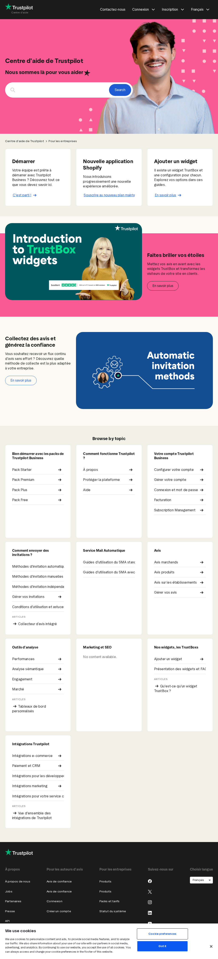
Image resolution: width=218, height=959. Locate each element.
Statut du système (112, 911)
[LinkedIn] (150, 913)
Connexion (54, 901)
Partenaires (13, 901)
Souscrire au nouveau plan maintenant (109, 195)
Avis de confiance (59, 881)
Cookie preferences (162, 933)
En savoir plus (165, 195)
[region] (109, 941)
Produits (105, 881)
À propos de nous (17, 881)
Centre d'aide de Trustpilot (24, 141)
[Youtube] (150, 923)
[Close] (211, 946)
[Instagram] (150, 902)
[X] (150, 892)
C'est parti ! (22, 195)
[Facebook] (150, 881)
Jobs (8, 891)
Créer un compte (59, 911)
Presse (10, 911)
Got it (162, 946)
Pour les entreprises (63, 141)
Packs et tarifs (109, 901)
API (7, 921)
